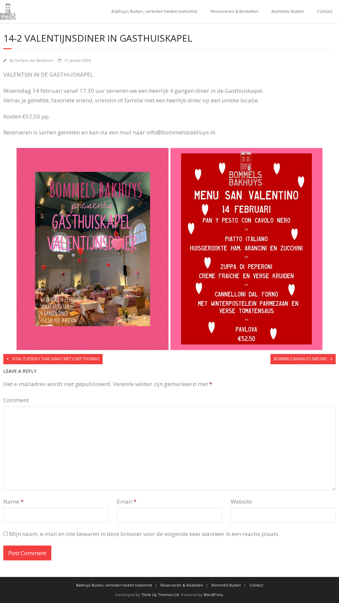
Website (241, 501)
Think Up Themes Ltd (160, 594)
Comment (16, 400)
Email (126, 501)
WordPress (213, 594)
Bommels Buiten (287, 11)
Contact (324, 11)
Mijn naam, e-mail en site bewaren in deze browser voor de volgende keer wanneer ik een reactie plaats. (144, 534)
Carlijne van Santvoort (34, 60)
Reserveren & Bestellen (234, 11)
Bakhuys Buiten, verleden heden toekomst (154, 11)
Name (13, 501)
